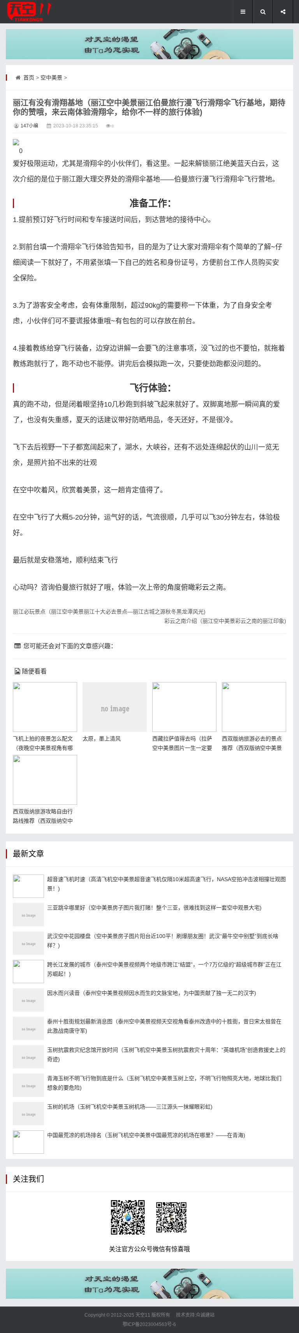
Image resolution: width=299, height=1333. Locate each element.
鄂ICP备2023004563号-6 (149, 1324)
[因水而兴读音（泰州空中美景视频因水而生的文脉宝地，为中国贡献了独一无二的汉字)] (28, 1000)
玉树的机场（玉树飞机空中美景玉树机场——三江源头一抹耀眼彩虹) (130, 1107)
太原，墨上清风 (102, 738)
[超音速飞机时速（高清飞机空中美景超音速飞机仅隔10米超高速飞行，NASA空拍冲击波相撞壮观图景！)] (28, 886)
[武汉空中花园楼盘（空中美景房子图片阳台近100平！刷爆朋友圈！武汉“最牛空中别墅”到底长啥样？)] (28, 943)
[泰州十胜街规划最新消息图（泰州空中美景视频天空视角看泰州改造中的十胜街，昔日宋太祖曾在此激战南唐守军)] (28, 1028)
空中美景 (51, 77)
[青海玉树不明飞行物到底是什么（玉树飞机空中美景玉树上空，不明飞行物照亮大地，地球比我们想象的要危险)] (28, 1085)
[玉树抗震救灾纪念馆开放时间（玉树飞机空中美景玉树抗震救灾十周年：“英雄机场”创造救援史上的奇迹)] (28, 1057)
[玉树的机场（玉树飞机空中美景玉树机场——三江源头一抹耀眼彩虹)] (28, 1113)
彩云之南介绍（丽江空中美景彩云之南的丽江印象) (225, 621)
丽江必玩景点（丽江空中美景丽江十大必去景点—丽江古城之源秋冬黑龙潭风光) (109, 611)
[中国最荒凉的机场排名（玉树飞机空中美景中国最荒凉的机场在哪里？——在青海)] (28, 1142)
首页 (28, 77)
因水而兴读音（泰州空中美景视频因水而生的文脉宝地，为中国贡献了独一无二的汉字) (151, 993)
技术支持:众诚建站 (195, 1315)
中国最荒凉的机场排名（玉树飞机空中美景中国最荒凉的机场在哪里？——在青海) (146, 1135)
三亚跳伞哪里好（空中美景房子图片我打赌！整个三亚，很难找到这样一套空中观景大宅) (154, 908)
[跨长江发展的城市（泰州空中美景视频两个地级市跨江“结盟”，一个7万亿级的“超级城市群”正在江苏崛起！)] (28, 971)
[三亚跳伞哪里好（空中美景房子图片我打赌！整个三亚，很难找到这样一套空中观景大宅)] (28, 914)
